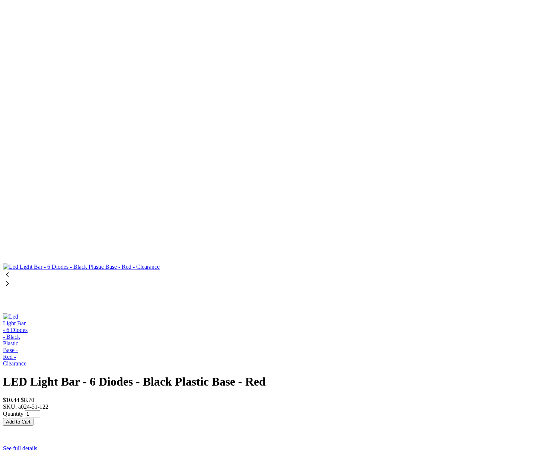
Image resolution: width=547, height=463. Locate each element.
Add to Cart (18, 422)
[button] (273, 429)
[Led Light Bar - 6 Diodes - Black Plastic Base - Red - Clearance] (273, 136)
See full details (20, 448)
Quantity (13, 414)
